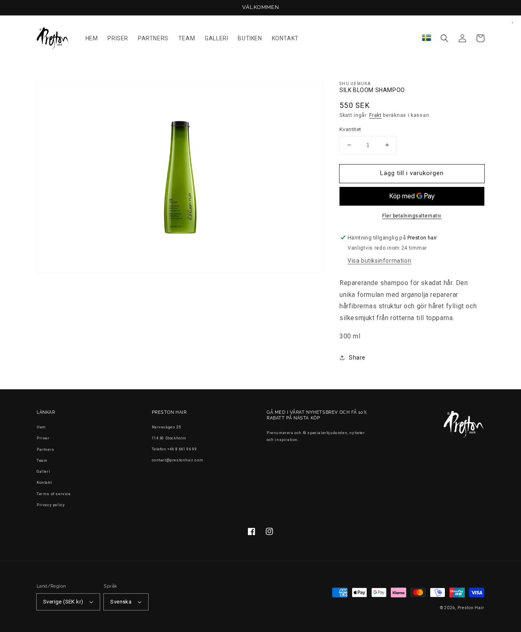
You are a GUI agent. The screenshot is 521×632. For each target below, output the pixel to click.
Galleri (43, 471)
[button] (444, 38)
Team (42, 460)
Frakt (375, 115)
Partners (46, 449)
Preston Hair (471, 608)
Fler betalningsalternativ (412, 216)
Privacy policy (51, 505)
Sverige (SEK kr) (63, 602)
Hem (41, 427)
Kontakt (44, 482)
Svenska (120, 602)
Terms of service (54, 494)
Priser (43, 438)
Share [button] (357, 357)
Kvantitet (350, 129)
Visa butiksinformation (379, 260)
